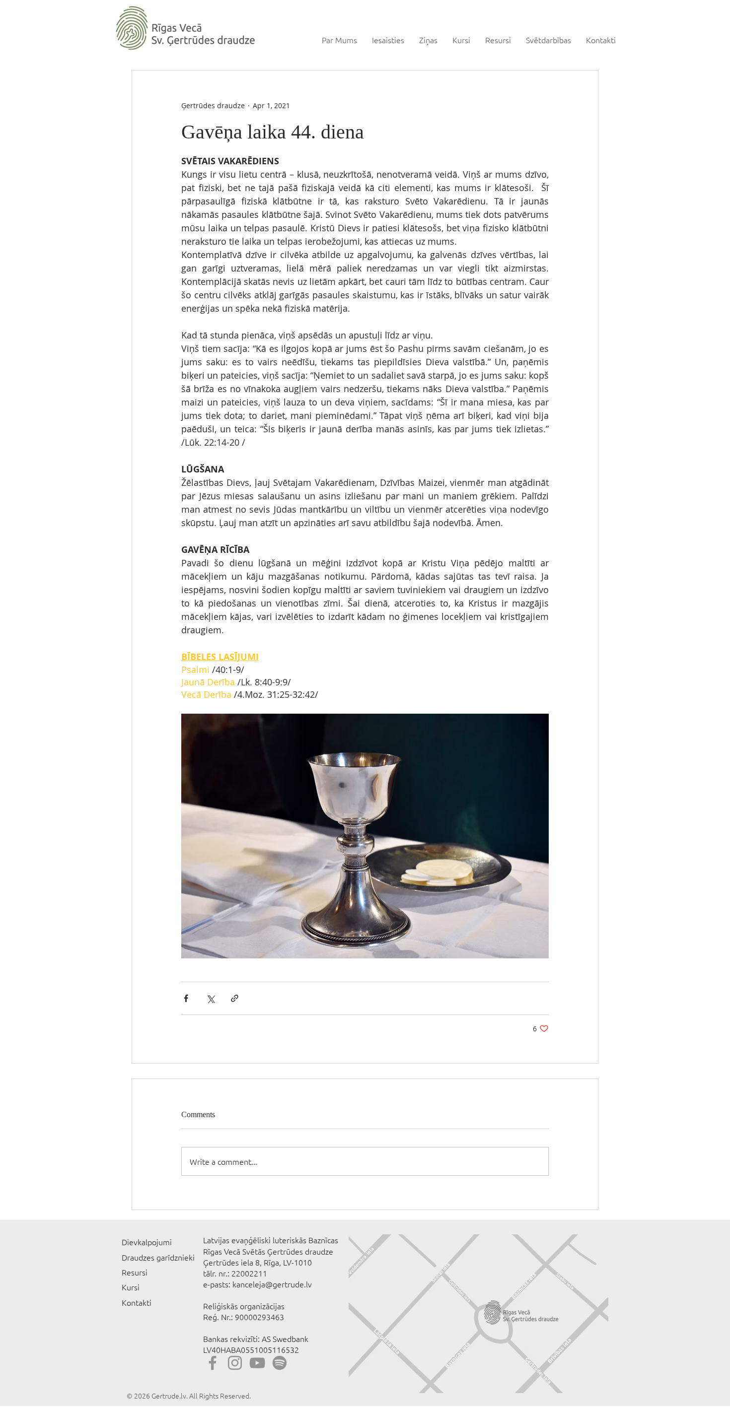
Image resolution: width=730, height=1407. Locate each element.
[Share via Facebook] (186, 998)
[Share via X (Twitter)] (210, 998)
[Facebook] (212, 1362)
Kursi (131, 1286)
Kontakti (136, 1302)
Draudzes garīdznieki (158, 1257)
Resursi (134, 1272)
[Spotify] (279, 1362)
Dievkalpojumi (147, 1241)
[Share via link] (234, 998)
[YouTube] (257, 1362)
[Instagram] (234, 1362)
